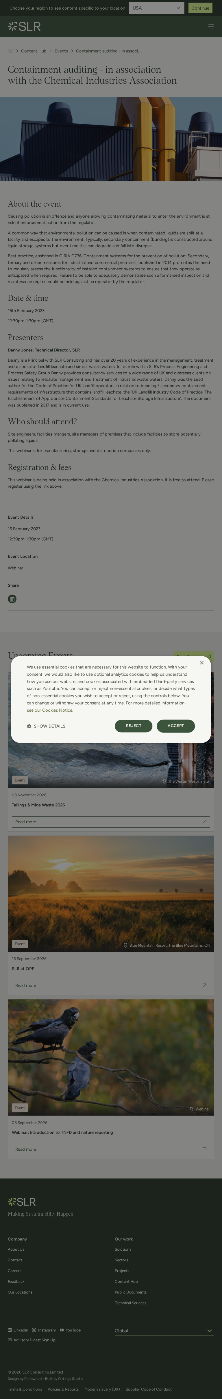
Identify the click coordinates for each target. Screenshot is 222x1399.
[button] (46, 726)
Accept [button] (176, 726)
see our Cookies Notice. (50, 710)
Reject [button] (133, 726)
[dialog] (111, 699)
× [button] (201, 663)
